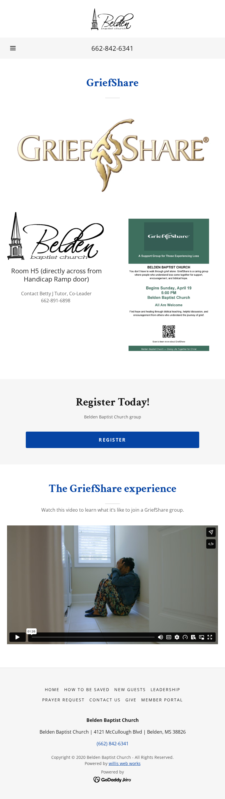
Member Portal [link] (162, 700)
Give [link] (131, 700)
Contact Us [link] (105, 700)
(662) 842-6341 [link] (113, 743)
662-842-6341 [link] (112, 48)
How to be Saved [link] (87, 689)
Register (112, 440)
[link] (112, 18)
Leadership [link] (165, 689)
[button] (13, 48)
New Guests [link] (130, 689)
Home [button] (52, 689)
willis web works (125, 763)
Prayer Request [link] (63, 700)
